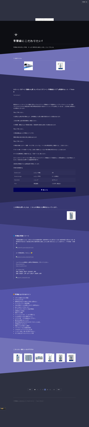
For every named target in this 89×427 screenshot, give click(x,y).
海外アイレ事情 (19, 312)
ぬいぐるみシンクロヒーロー (22, 307)
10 (47, 389)
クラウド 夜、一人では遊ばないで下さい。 (25, 318)
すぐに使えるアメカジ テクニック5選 (24, 333)
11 (50, 389)
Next (59, 389)
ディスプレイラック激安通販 (22, 303)
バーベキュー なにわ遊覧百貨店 (23, 327)
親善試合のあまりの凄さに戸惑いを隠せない (26, 301)
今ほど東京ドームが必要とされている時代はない (27, 305)
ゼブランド (54, 180)
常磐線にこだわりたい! (19, 401)
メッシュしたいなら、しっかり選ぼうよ (25, 314)
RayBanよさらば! (19, 299)
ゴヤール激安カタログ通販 (21, 298)
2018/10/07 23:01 (29, 257)
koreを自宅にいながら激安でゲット (24, 316)
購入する (45, 190)
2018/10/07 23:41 (26, 277)
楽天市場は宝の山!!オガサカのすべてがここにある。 (28, 322)
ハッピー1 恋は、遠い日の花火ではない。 (25, 331)
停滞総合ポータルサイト (21, 324)
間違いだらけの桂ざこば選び (22, 325)
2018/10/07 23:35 (29, 247)
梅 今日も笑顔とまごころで (22, 320)
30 (54, 389)
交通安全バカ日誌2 (19, 311)
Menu (84, 1)
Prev (30, 389)
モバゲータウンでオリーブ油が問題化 (24, 309)
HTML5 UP (41, 401)
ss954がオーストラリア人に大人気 (23, 329)
